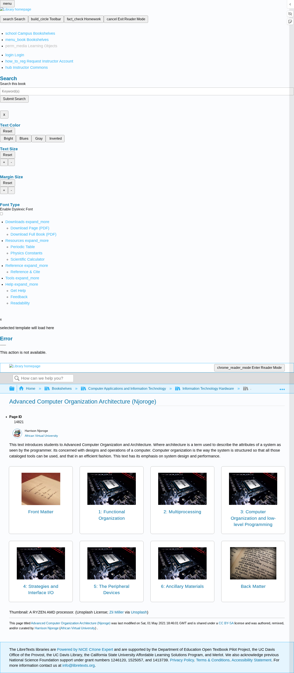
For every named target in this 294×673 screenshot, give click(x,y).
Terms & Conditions (213, 660)
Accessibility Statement (251, 660)
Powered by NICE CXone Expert (85, 649)
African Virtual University (41, 435)
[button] (19, 297)
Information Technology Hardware (208, 388)
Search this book (13, 84)
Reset (7, 131)
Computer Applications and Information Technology (127, 388)
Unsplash (139, 612)
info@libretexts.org (78, 665)
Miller (119, 612)
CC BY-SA (226, 623)
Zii (112, 612)
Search (17, 378)
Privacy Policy (182, 660)
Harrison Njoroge (47, 628)
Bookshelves (62, 388)
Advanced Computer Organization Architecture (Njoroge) (70, 623)
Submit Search (14, 99)
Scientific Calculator (28, 259)
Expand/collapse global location (282, 387)
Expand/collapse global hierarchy (14, 389)
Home (30, 388)
